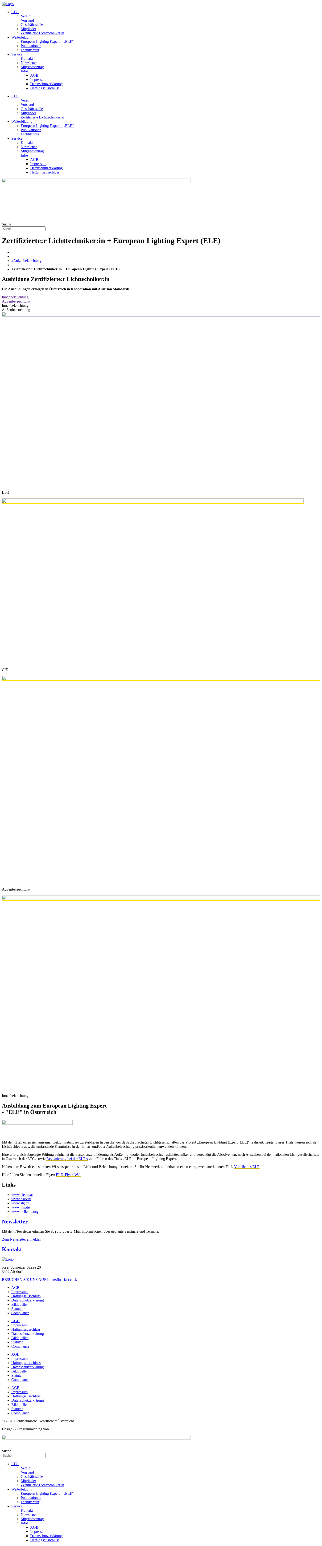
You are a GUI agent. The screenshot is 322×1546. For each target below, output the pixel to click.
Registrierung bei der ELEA (67, 1159)
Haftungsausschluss (44, 88)
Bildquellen (20, 1304)
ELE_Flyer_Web (68, 1175)
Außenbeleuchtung (16, 301)
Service (16, 54)
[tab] (161, 297)
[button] (21, 1239)
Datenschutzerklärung (46, 84)
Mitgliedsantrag (32, 67)
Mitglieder (28, 29)
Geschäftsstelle (32, 25)
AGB (34, 75)
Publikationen (31, 46)
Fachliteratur (30, 50)
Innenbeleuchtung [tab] (15, 306)
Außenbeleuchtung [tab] (16, 310)
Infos (24, 71)
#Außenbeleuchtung (26, 261)
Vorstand (27, 20)
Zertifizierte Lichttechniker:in (42, 33)
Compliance (20, 1313)
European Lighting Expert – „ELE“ (47, 41)
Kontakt (27, 58)
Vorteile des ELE (247, 1167)
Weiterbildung (21, 37)
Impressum (38, 80)
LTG (15, 12)
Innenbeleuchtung (15, 297)
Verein (25, 16)
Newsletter (29, 63)
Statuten (17, 1309)
